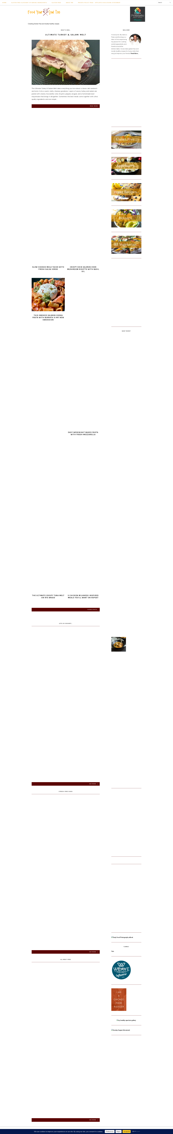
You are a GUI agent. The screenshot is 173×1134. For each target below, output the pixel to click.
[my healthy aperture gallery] (126, 1020)
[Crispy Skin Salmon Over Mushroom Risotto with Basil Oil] (83, 188)
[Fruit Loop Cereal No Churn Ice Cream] (92, 703)
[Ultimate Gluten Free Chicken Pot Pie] (57, 703)
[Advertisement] (126, 92)
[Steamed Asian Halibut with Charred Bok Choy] (134, 410)
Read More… (135, 53)
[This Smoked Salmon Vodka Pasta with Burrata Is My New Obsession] (48, 295)
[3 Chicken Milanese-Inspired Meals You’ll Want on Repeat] (83, 516)
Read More (94, 106)
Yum (112, 951)
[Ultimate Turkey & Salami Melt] (66, 62)
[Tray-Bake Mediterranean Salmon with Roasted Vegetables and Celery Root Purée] (134, 712)
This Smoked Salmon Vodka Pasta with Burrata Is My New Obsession (48, 317)
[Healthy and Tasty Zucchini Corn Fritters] (57, 871)
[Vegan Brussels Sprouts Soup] (74, 1039)
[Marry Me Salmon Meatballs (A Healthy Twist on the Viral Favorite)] (118, 644)
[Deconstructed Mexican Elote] (92, 871)
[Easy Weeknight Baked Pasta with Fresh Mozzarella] (83, 353)
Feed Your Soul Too (44, 15)
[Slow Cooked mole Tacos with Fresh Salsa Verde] (48, 188)
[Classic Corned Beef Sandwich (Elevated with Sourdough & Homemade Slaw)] (118, 561)
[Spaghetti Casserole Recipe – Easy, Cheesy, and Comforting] (134, 561)
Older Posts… (93, 609)
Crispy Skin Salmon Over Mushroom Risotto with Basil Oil (83, 269)
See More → (93, 784)
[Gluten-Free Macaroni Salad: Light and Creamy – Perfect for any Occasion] (74, 871)
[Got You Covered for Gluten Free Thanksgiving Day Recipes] (39, 703)
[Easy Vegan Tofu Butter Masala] (92, 1039)
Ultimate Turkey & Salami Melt (65, 35)
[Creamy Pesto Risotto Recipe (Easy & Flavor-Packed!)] (39, 871)
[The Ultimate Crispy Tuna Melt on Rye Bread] (48, 516)
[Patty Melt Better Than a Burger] (118, 410)
